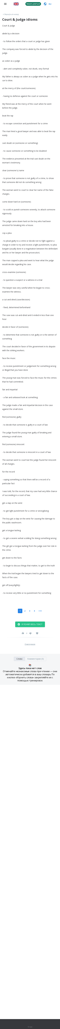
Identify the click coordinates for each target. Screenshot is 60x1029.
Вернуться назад (11, 14)
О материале (30, 644)
